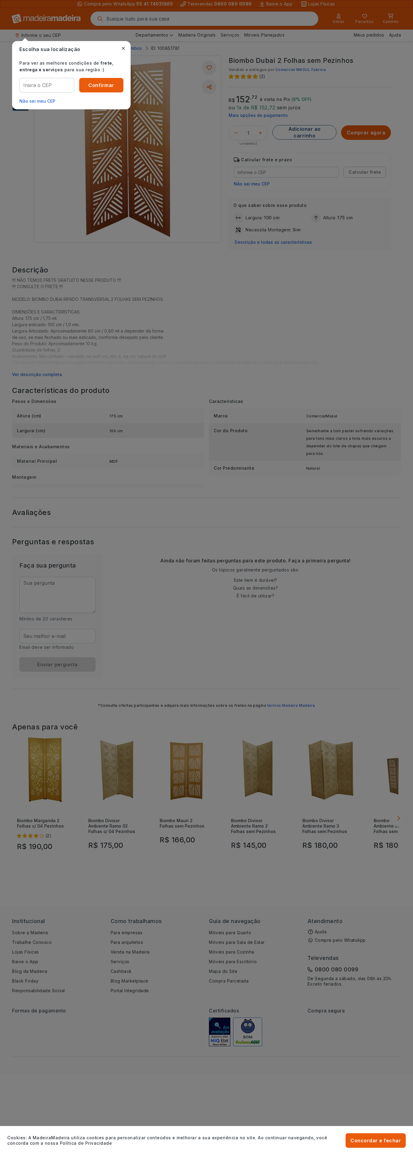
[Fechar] (123, 48)
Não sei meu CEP (37, 101)
